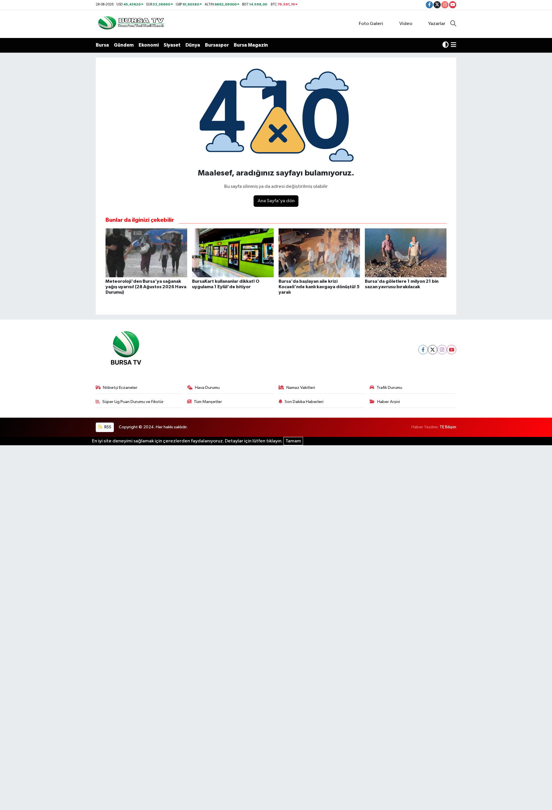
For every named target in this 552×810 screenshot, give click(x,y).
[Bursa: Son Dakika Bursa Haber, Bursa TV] (130, 23)
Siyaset (172, 45)
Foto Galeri (371, 23)
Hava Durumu (207, 387)
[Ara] (453, 24)
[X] (432, 349)
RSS (107, 427)
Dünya (192, 45)
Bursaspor (217, 45)
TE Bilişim (448, 427)
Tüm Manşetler (208, 402)
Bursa (102, 45)
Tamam (293, 441)
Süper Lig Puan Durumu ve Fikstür (133, 402)
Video (405, 23)
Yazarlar (436, 23)
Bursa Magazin (251, 45)
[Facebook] (423, 349)
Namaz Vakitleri (300, 387)
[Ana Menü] (453, 45)
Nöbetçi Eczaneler (120, 387)
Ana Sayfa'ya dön (276, 200)
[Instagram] (442, 349)
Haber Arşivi (388, 402)
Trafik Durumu (389, 387)
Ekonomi (149, 45)
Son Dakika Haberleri (304, 402)
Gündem (124, 45)
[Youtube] (451, 349)
